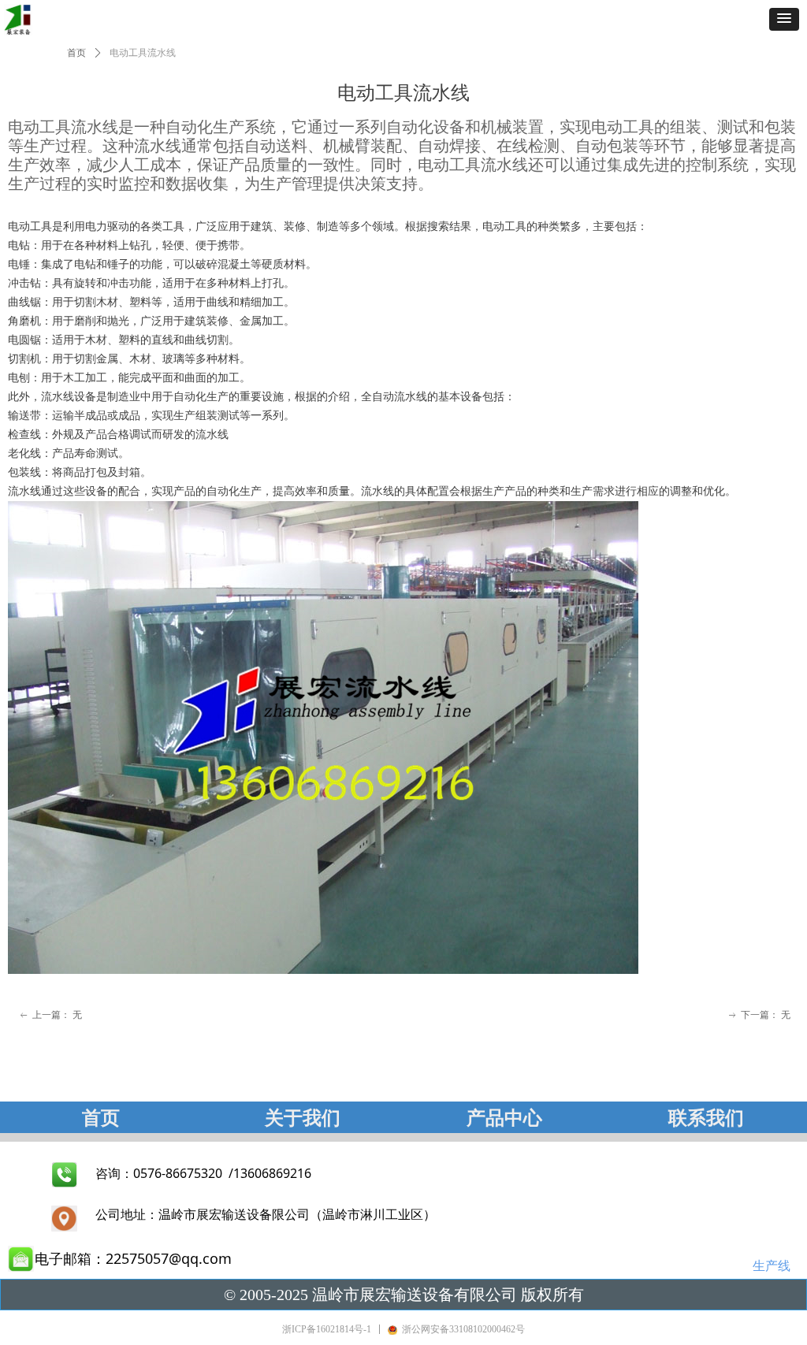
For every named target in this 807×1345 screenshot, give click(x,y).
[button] (784, 19)
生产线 (771, 1265)
